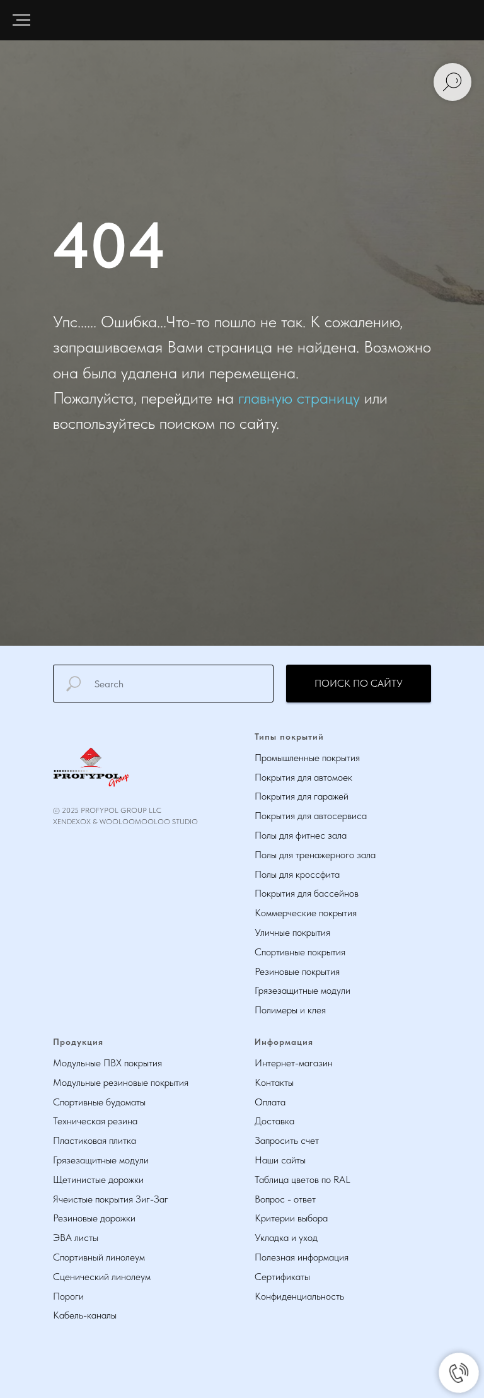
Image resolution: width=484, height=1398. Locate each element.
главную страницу (299, 773)
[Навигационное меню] (21, 20)
